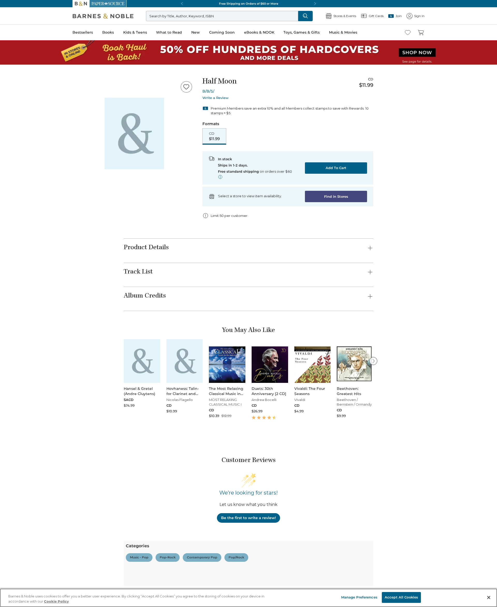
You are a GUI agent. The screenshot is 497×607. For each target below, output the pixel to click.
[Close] (7, 36)
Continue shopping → (20, 64)
